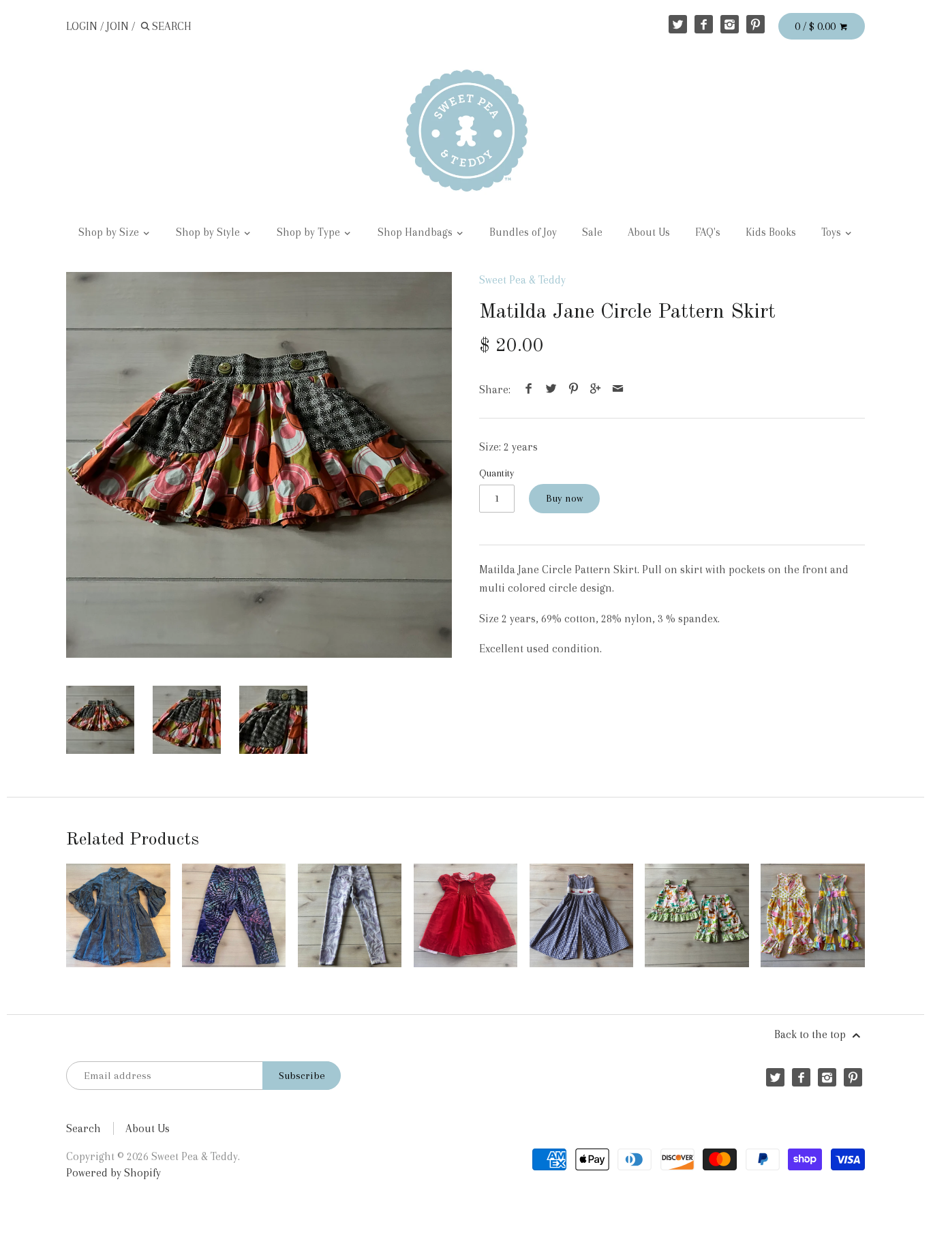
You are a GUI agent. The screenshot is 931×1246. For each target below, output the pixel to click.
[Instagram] (729, 24)
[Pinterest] (755, 24)
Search (83, 1128)
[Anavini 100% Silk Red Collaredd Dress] (465, 915)
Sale (592, 232)
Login (81, 26)
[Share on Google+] (595, 389)
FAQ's (707, 232)
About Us (649, 232)
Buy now (564, 498)
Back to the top (811, 1034)
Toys (832, 232)
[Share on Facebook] (528, 389)
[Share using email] (617, 389)
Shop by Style (209, 232)
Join (117, 26)
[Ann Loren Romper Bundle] (812, 915)
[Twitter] (678, 24)
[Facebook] (704, 24)
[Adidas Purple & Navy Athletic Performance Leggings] (234, 915)
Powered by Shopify (113, 1172)
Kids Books (771, 232)
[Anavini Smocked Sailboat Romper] (581, 915)
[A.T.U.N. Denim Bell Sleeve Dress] (118, 915)
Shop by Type (310, 232)
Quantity (496, 473)
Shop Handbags (416, 232)
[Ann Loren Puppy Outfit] (696, 915)
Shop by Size (110, 232)
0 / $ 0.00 (816, 26)
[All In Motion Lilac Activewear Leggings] (349, 915)
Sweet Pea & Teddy (522, 279)
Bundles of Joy (523, 232)
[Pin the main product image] (573, 389)
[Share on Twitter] (551, 389)
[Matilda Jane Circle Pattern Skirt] (259, 465)
